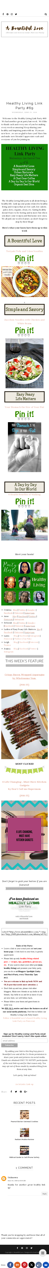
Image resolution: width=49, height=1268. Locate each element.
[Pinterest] (24, 1265)
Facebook (22, 616)
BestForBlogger (38, 1252)
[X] (32, 1265)
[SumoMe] (46, 1265)
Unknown (13, 1177)
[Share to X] (16, 1092)
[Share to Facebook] (11, 1092)
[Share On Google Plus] (26, 1092)
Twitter (32, 616)
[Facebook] (10, 1265)
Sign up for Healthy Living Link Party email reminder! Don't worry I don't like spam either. (24, 1035)
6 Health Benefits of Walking (24, 494)
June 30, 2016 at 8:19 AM (17, 1181)
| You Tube (27, 639)
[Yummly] (17, 1265)
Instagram (30, 613)
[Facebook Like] (39, 1265)
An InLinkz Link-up (24, 1084)
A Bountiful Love (17, 1252)
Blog (15, 616)
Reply (45, 1194)
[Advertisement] (24, 68)
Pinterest (8, 619)
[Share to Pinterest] (21, 1092)
